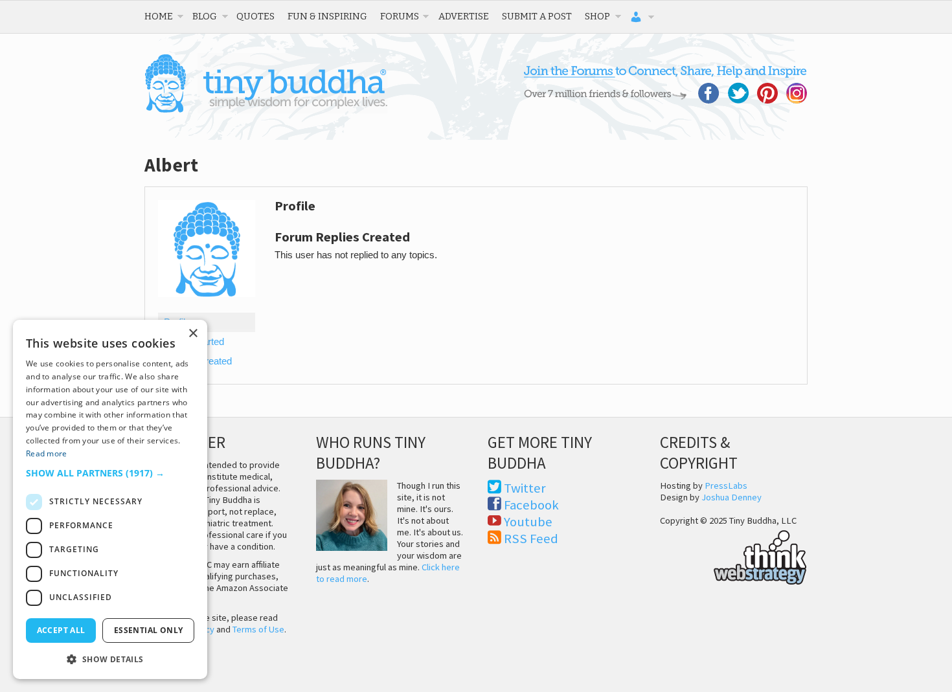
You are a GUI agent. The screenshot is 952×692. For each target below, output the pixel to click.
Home (158, 16)
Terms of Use (258, 629)
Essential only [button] (148, 630)
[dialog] (110, 499)
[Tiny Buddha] (265, 110)
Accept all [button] (61, 630)
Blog (204, 16)
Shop (597, 16)
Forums (399, 16)
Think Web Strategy (733, 555)
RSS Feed (531, 538)
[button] (110, 473)
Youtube (528, 521)
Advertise (463, 16)
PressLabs (726, 485)
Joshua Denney (731, 497)
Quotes (255, 16)
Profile (177, 322)
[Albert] (206, 307)
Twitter (525, 488)
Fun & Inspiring (327, 16)
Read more (46, 453)
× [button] (193, 334)
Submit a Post (537, 16)
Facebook (531, 505)
